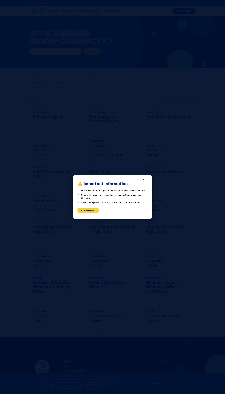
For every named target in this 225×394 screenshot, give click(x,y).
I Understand (88, 210)
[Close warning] (143, 179)
